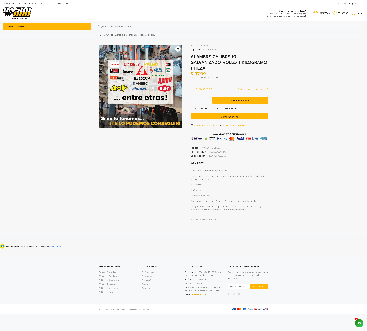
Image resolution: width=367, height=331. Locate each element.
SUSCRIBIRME (259, 286)
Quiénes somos (148, 272)
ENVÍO (193, 77)
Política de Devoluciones (110, 280)
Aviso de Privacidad (107, 272)
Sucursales (146, 284)
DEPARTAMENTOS (16, 27)
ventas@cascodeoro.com (202, 294)
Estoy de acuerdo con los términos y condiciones (215, 108)
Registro (353, 3)
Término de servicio (107, 284)
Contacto (146, 288)
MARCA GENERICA (211, 148)
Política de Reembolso (109, 288)
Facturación (147, 280)
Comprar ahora (229, 117)
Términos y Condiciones (109, 276)
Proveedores (147, 276)
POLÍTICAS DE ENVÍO (203, 89)
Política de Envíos (106, 292)
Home (101, 35)
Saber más (56, 246)
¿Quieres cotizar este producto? (254, 89)
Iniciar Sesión (340, 3)
